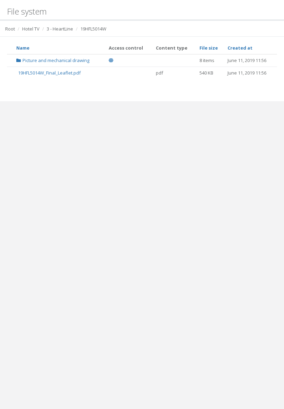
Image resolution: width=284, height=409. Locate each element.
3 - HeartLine (60, 29)
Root (10, 29)
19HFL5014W (93, 29)
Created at (240, 48)
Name (22, 48)
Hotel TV (30, 29)
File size (208, 48)
